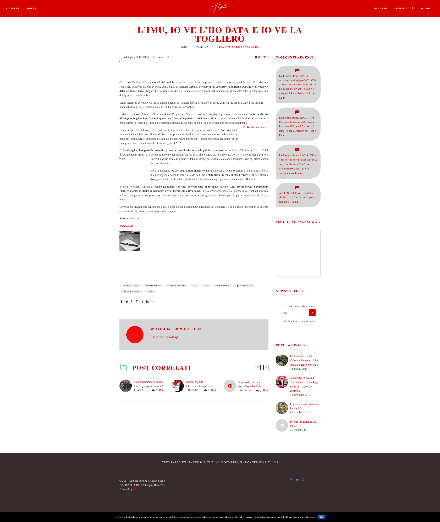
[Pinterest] (137, 301)
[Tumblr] (142, 301)
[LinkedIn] (147, 301)
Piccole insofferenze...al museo (303, 424)
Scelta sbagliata (194, 381)
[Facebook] (121, 301)
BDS (136, 489)
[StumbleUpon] (152, 301)
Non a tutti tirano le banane (149, 381)
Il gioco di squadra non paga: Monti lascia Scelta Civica (251, 386)
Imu (206, 285)
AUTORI (31, 8)
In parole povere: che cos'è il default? (304, 406)
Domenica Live (153, 285)
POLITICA (142, 57)
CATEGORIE (13, 8)
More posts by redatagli (166, 337)
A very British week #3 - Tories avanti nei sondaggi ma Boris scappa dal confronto (304, 384)
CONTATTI (400, 8)
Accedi (425, 8)
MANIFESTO (381, 8)
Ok (321, 517)
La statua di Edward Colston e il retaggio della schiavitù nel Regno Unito (297, 93)
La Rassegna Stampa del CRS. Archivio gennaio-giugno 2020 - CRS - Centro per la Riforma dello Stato (297, 80)
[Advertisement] (182, 70)
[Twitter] (126, 301)
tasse (151, 291)
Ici (195, 285)
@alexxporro (126, 225)
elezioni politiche (177, 285)
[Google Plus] (132, 301)
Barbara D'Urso (131, 285)
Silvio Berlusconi (132, 291)
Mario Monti (223, 285)
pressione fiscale (244, 285)
